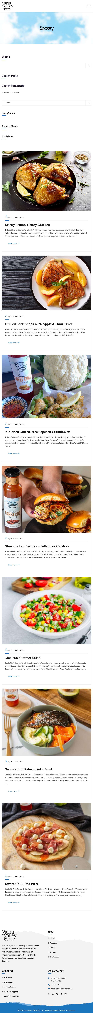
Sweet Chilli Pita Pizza (22, 884)
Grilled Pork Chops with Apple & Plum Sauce (39, 324)
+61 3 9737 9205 (56, 985)
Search (6, 56)
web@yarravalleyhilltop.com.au (61, 989)
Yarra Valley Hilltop (17, 217)
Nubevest (71, 1010)
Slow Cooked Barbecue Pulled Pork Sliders (37, 546)
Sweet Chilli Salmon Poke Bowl (28, 769)
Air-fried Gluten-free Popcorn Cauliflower (37, 432)
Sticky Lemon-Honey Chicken (27, 225)
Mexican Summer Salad (22, 658)
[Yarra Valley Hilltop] (7, 6)
